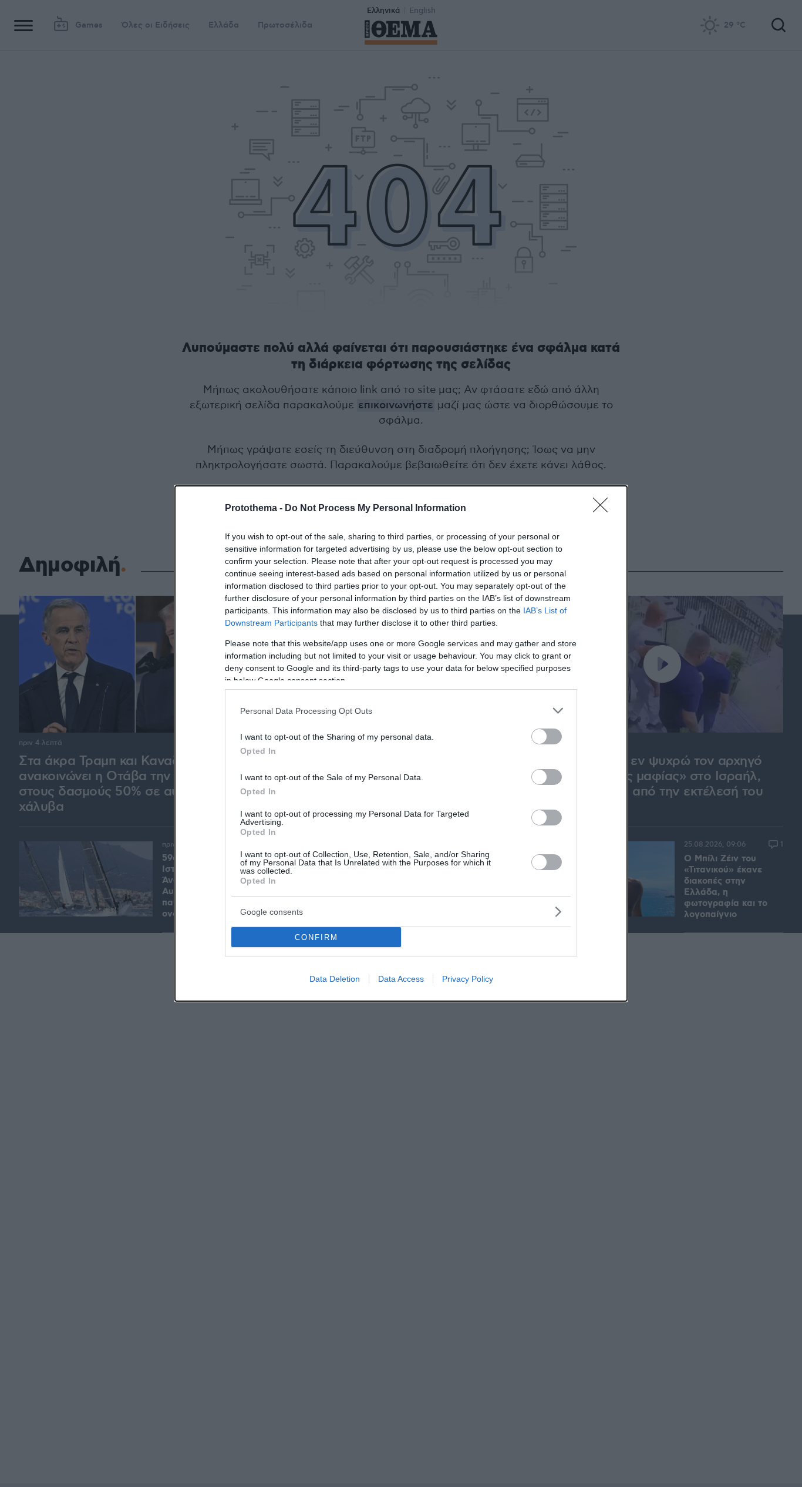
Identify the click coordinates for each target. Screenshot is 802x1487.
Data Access (401, 978)
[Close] (604, 509)
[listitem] (401, 710)
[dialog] (401, 743)
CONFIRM (316, 937)
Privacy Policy (467, 978)
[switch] (546, 736)
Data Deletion (334, 978)
